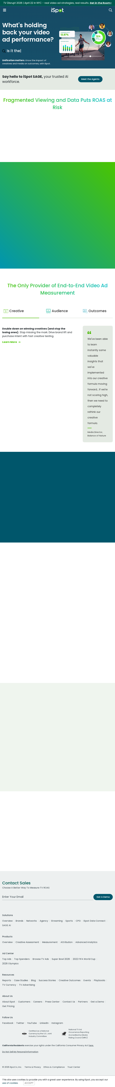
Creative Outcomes (70, 980)
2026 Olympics (10, 963)
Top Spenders (22, 959)
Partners (83, 1001)
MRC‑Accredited (36, 700)
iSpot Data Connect (94, 920)
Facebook (7, 1023)
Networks (31, 920)
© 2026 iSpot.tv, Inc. (12, 1067)
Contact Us (69, 1001)
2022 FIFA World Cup (84, 959)
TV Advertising (27, 984)
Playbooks (99, 980)
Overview (7, 920)
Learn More (11, 246)
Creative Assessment (27, 942)
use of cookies (10, 1083)
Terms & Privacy (33, 1067)
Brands (19, 920)
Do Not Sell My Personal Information (20, 1051)
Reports (6, 980)
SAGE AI (6, 925)
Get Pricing (8, 1006)
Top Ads (6, 959)
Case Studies (21, 980)
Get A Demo (103, 897)
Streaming (57, 920)
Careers (37, 1001)
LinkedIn (44, 1023)
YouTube (32, 1023)
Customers (24, 1001)
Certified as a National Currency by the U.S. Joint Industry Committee (40, 1033)
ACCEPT (29, 1083)
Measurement (50, 942)
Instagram (57, 1023)
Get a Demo (97, 1001)
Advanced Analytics (86, 942)
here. (91, 1045)
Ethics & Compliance (54, 1067)
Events (87, 980)
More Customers (57, 781)
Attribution (67, 942)
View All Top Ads (17, 670)
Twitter (20, 1023)
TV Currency (9, 984)
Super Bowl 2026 (61, 959)
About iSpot (8, 1001)
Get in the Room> (101, 3)
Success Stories (47, 980)
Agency (44, 920)
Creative (16, 311)
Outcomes (97, 311)
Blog (33, 980)
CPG (78, 920)
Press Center (52, 1001)
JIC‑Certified (83, 700)
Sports (69, 920)
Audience (60, 311)
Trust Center (73, 1067)
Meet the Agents (90, 79)
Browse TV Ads (41, 959)
